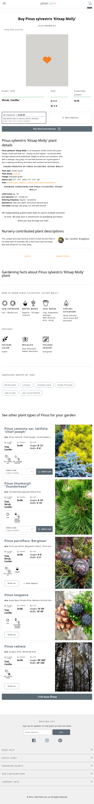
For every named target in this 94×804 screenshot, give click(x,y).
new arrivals (10, 393)
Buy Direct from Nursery (44, 129)
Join (61, 732)
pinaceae (16, 174)
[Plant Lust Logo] (48, 3)
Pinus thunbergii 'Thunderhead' (17, 484)
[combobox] (19, 471)
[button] (24, 118)
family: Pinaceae (65, 385)
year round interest (48, 182)
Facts (27, 256)
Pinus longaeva (16, 595)
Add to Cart (46, 471)
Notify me (12, 583)
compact (21, 182)
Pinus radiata (15, 646)
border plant (12, 182)
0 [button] (90, 2)
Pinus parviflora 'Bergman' (25, 541)
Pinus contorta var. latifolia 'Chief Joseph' (26, 430)
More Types (63, 256)
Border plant (10, 385)
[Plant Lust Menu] (4, 3)
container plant (32, 182)
